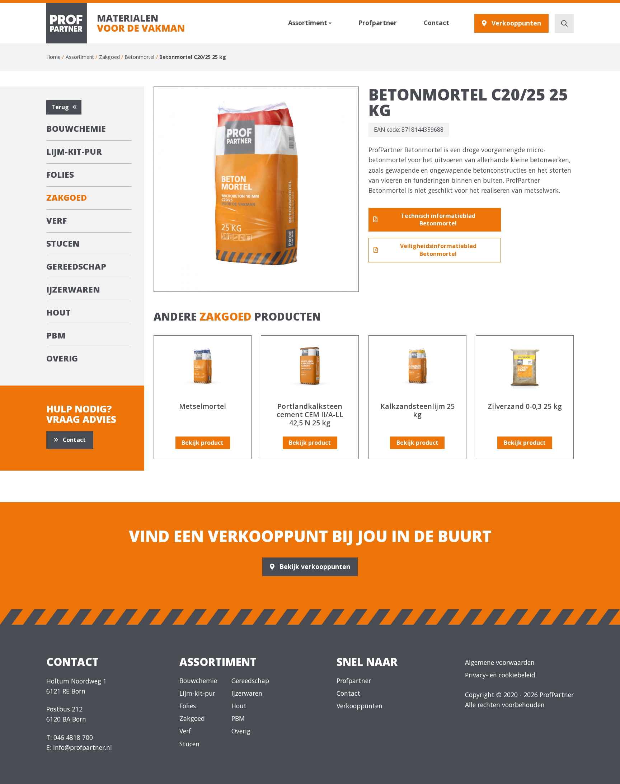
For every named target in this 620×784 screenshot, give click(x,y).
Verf (56, 220)
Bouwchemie (76, 128)
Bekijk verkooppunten (315, 566)
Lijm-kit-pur (74, 151)
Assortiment (307, 23)
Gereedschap (76, 266)
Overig (62, 358)
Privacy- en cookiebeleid (500, 675)
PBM (56, 335)
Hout (58, 312)
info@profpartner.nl (82, 747)
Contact (436, 23)
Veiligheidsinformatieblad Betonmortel (438, 250)
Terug (60, 107)
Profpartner (377, 23)
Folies (60, 174)
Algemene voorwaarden (500, 662)
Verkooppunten (516, 23)
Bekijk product (203, 443)
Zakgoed (66, 197)
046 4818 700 (73, 737)
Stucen (63, 243)
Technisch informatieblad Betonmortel (438, 220)
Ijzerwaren (73, 289)
